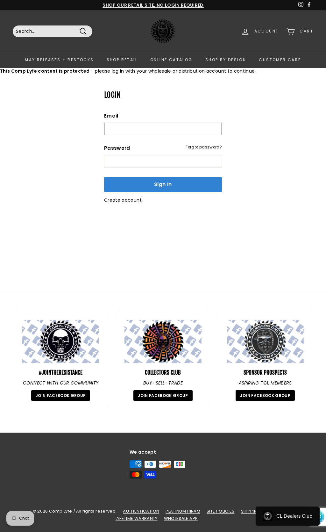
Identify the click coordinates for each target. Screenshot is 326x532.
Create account (123, 200)
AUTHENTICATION (141, 511)
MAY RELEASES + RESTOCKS (59, 59)
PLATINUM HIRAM (183, 511)
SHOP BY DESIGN (225, 59)
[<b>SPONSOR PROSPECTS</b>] (265, 341)
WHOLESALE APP (181, 518)
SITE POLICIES (221, 511)
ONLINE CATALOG (171, 59)
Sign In (163, 184)
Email (111, 115)
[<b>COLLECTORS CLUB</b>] (162, 341)
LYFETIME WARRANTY (137, 518)
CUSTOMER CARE (280, 59)
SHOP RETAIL (122, 59)
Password (117, 148)
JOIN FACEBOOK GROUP (61, 395)
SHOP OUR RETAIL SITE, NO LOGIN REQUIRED (153, 5)
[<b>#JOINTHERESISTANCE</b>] (60, 341)
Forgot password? (204, 147)
